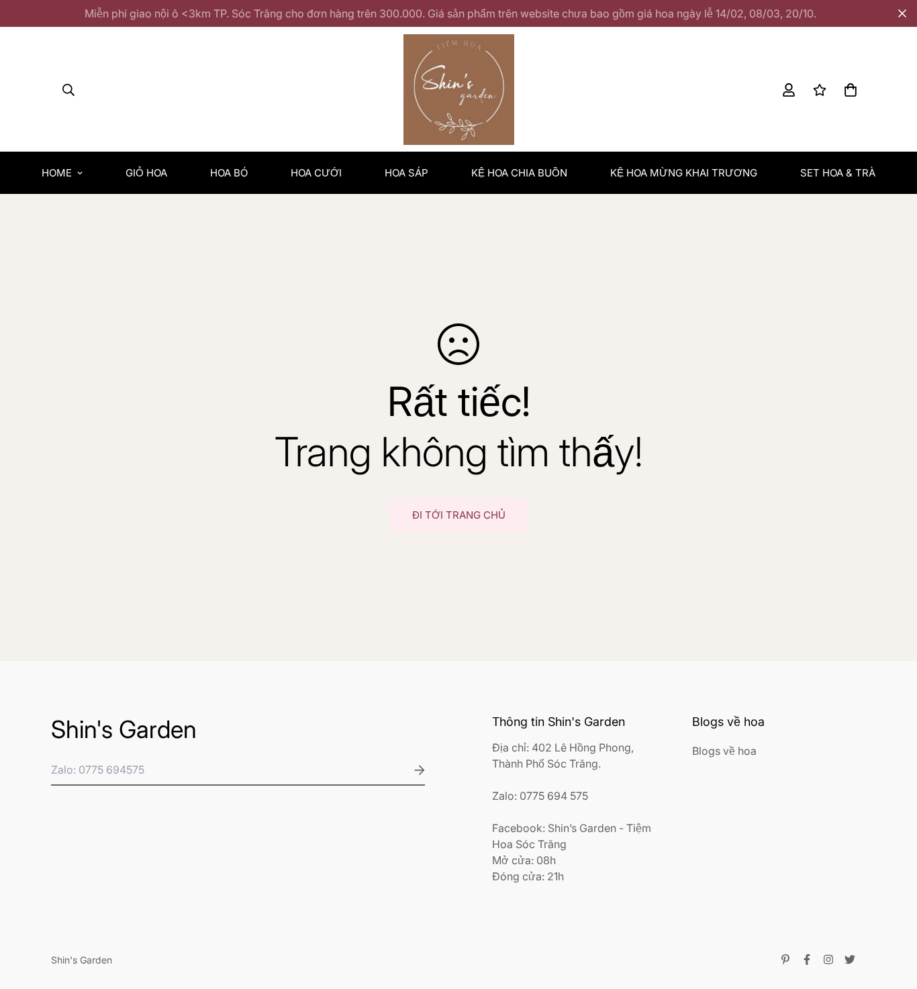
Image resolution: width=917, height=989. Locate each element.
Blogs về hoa (724, 751)
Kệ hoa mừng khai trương (683, 172)
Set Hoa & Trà (837, 172)
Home (57, 172)
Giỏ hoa (146, 172)
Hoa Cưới (316, 172)
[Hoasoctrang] (458, 90)
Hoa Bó (229, 172)
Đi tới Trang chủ (458, 515)
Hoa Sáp (406, 172)
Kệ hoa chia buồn (519, 172)
